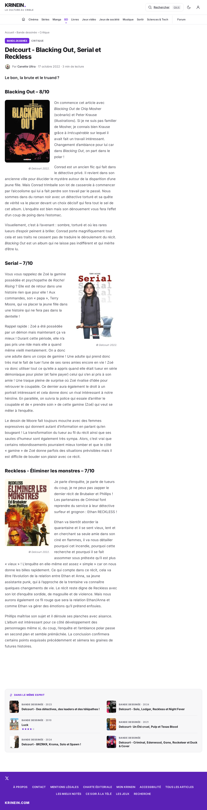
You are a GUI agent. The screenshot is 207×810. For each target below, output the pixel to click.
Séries (45, 19)
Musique (128, 19)
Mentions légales (64, 787)
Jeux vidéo (89, 19)
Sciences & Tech (157, 19)
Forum (181, 19)
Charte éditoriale (97, 787)
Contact (39, 787)
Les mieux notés (68, 793)
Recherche (142, 793)
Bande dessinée (27, 32)
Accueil (9, 32)
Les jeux (122, 793)
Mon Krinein (125, 787)
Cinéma (33, 19)
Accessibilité (150, 787)
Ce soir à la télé (99, 793)
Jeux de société (109, 19)
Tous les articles (179, 787)
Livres (75, 19)
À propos (20, 787)
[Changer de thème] (189, 7)
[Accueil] (23, 19)
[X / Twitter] (7, 778)
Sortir (140, 19)
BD (66, 19)
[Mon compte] (198, 7)
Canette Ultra (26, 66)
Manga (57, 19)
